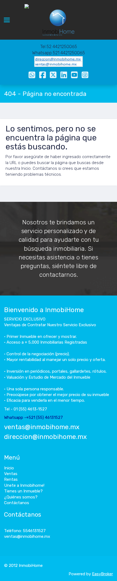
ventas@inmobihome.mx (41, 427)
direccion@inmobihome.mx (45, 437)
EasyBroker (102, 573)
